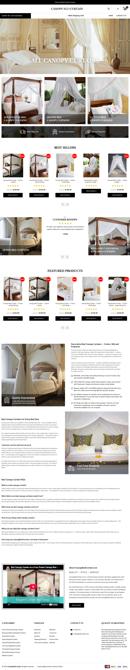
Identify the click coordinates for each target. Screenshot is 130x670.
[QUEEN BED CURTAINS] (21, 236)
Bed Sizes (37, 629)
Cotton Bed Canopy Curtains (11, 649)
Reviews (52, 636)
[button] (75, 641)
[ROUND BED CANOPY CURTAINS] (64, 100)
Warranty (52, 629)
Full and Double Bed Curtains (11, 642)
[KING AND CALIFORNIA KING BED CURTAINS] (109, 236)
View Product (13, 195)
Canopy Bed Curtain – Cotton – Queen (13, 181)
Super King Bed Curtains (9, 639)
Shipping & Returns (40, 639)
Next (67, 204)
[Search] (109, 9)
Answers (37, 636)
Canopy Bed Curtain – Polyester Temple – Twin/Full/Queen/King (91, 182)
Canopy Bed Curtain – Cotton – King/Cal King (39, 181)
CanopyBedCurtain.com (81, 634)
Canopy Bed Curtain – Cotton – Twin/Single (65, 304)
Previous (63, 204)
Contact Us (121, 16)
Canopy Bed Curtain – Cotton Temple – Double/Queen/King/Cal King (117, 182)
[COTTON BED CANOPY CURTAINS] (108, 100)
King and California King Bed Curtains (14, 633)
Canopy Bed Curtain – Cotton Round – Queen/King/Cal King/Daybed (117, 305)
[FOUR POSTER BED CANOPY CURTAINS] (22, 100)
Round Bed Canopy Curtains (11, 652)
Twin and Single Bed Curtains (11, 646)
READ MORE (76, 605)
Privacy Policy (53, 639)
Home (111, 16)
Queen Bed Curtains (8, 636)
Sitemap (52, 642)
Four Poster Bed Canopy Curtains (12, 629)
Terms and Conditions (41, 642)
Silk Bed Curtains (7, 655)
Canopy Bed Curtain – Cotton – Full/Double (65, 181)
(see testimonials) (112, 582)
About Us (37, 633)
